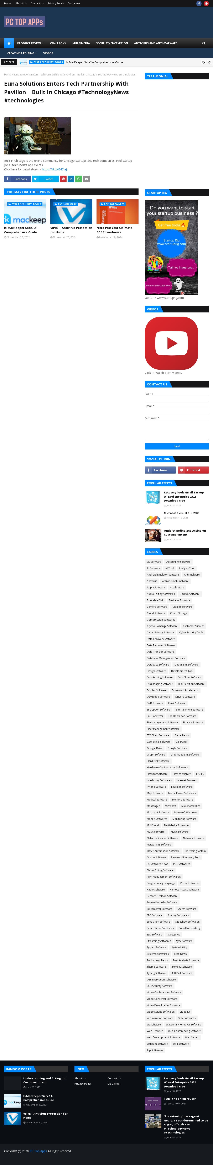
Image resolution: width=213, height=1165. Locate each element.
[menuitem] (9, 43)
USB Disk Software (181, 973)
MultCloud (153, 825)
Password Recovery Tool (185, 857)
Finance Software (193, 722)
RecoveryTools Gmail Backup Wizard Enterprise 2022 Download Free (184, 496)
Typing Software (156, 973)
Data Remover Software (161, 645)
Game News (182, 735)
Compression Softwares (161, 619)
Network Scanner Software (162, 838)
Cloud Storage (178, 613)
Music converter (156, 831)
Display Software (157, 690)
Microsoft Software (158, 812)
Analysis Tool (186, 568)
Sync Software (184, 941)
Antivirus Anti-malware (175, 581)
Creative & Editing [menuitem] (20, 53)
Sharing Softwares (178, 915)
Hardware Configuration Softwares (167, 767)
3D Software (154, 562)
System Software (156, 947)
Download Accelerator (185, 690)
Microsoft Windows (185, 812)
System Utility (179, 947)
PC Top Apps (38, 1151)
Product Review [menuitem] (29, 43)
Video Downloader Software (163, 1005)
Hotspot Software (157, 774)
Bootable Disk (155, 600)
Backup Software (190, 594)
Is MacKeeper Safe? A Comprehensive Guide (94, 62)
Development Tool (182, 671)
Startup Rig (173, 934)
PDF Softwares (181, 864)
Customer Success (193, 626)
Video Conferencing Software (164, 992)
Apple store (177, 587)
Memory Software (182, 799)
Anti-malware (192, 574)
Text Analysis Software (186, 960)
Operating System (195, 851)
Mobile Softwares (157, 819)
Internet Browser (187, 780)
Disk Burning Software (160, 677)
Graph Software (156, 754)
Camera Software (157, 607)
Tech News (180, 954)
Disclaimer (74, 3)
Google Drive (154, 748)
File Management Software (162, 722)
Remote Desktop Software (162, 896)
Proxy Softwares (189, 883)
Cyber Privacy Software (160, 632)
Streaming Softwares (159, 941)
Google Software (177, 748)
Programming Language (161, 883)
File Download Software (182, 716)
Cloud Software (156, 613)
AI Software (153, 568)
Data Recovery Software (161, 639)
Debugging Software (186, 664)
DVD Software (155, 703)
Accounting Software (178, 562)
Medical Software (157, 799)
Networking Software (159, 844)
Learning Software (181, 786)
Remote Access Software (184, 889)
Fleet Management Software (163, 729)
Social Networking (189, 928)
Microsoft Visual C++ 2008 (181, 513)
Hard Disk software (158, 761)
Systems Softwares (158, 954)
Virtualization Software (160, 1018)
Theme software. (157, 966)
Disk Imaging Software (160, 684)
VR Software (154, 1024)
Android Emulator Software (163, 574)
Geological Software (159, 741)
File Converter (155, 716)
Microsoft (170, 806)
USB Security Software (159, 986)
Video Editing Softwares (161, 1011)
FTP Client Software (158, 735)
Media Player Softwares (182, 793)
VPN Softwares (187, 1018)
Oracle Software (156, 857)
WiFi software (181, 1044)
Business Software (179, 600)
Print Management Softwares (164, 876)
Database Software (158, 664)
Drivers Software (185, 697)
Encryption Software (158, 709)
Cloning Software (182, 607)
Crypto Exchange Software (162, 626)
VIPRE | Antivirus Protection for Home (71, 230)
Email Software (177, 703)
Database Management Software (166, 658)
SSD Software (154, 934)
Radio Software (156, 889)
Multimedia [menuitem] (81, 43)
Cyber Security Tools (191, 632)
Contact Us (37, 3)
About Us (21, 3)
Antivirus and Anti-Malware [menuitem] (155, 43)
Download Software (158, 697)
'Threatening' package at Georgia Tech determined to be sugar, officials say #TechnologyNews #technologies (186, 1124)
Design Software (156, 671)
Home (7, 3)
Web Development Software (163, 1037)
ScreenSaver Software (159, 909)
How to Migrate (182, 774)
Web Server (192, 1037)
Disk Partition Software (191, 684)
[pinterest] (206, 3)
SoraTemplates (28, 1159)
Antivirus (152, 581)
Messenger (153, 806)
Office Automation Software (163, 851)
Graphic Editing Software (185, 754)
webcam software (157, 1044)
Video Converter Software (162, 999)
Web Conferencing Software (184, 1031)
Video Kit (185, 1011)
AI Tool (169, 568)
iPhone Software (156, 786)
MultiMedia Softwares (176, 825)
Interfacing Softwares (159, 780)
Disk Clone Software (189, 677)
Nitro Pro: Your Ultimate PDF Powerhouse (115, 230)
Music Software (179, 831)
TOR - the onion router (180, 1099)
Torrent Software (182, 966)
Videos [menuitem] (48, 53)
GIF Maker (181, 741)
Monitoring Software (184, 819)
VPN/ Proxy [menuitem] (58, 43)
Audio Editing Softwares (161, 594)
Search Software (186, 909)
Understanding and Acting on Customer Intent (185, 533)
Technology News (157, 960)
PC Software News (157, 864)
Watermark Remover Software (183, 1024)
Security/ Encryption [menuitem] (112, 43)
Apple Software (156, 587)
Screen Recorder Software (162, 902)
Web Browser (155, 1031)
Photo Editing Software (160, 870)
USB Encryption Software (161, 979)
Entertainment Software (189, 709)
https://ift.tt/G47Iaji (54, 169)
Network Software (193, 838)
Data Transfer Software (160, 652)
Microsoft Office (190, 806)
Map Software (155, 793)
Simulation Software (158, 921)
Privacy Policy (56, 3)
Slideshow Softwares (187, 921)
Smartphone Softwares (160, 928)
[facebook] (199, 3)
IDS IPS (200, 774)
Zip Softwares (155, 1050)
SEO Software (154, 915)
